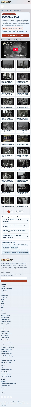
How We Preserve (6, 376)
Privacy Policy (14, 403)
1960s (2, 305)
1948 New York (24, 244)
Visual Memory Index (6, 353)
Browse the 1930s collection (15, 35)
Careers (3, 390)
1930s (11, 10)
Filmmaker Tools (5, 340)
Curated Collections (6, 288)
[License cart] (28, 1)
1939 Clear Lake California (21, 250)
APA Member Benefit (6, 349)
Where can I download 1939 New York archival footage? (13, 236)
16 (16, 211)
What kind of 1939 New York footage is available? (13, 220)
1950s (2, 303)
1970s (2, 308)
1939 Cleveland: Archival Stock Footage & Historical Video (15, 252)
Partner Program (5, 385)
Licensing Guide (5, 315)
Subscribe (13, 281)
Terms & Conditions (23, 403)
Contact (3, 388)
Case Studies (4, 372)
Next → (21, 211)
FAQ (2, 326)
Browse (6, 10)
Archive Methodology (7, 356)
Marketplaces (5, 317)
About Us (3, 381)
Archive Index (4, 295)
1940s (2, 301)
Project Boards (5, 337)
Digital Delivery (20, 401)
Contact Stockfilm (6, 362)
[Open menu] (2, 6)
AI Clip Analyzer (5, 331)
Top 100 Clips (4, 291)
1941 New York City (6, 244)
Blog (2, 367)
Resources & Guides (6, 374)
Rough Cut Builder (6, 333)
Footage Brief (5, 335)
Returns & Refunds (5, 403)
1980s (2, 310)
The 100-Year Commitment (8, 383)
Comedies (3, 293)
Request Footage (6, 321)
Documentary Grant (6, 342)
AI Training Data (5, 324)
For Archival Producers (7, 347)
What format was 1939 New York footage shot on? (14, 226)
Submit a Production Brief (8, 360)
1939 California (14, 247)
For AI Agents (13, 401)
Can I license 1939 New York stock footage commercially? (14, 231)
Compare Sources (6, 319)
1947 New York (16, 244)
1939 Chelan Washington (7, 250)
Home (2, 10)
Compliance (3, 405)
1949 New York (5, 247)
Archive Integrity (5, 351)
